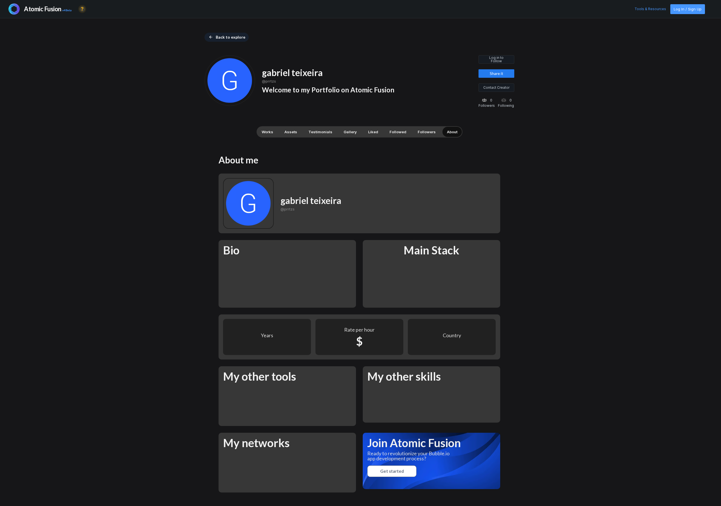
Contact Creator (496, 87)
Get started (392, 471)
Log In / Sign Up (688, 9)
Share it (496, 73)
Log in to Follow (496, 59)
